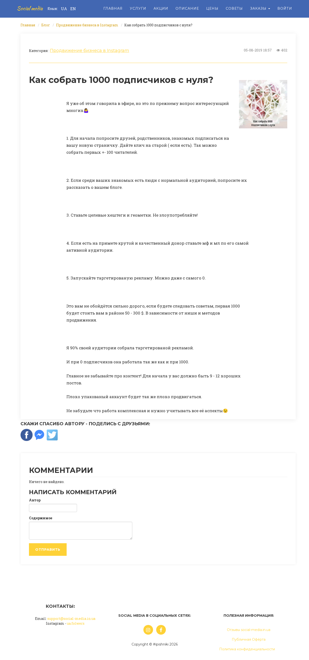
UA (64, 8)
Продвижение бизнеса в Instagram (87, 25)
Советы (234, 8)
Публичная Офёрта (249, 639)
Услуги (138, 8)
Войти (284, 8)
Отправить (47, 549)
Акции (161, 8)
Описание (187, 8)
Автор (35, 500)
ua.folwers (75, 623)
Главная (113, 8)
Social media (30, 8)
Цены (212, 8)
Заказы (259, 8)
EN (73, 8)
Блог (45, 25)
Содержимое (40, 518)
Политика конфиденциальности (247, 649)
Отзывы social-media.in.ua (248, 630)
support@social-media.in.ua (71, 618)
